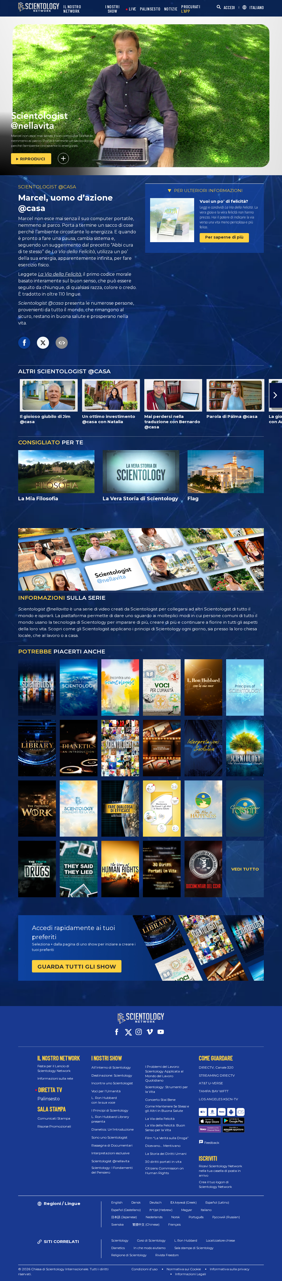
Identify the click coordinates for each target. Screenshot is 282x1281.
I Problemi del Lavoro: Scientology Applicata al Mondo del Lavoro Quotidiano (164, 1073)
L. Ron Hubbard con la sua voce (104, 1100)
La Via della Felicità (59, 274)
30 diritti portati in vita (163, 1162)
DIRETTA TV (50, 1089)
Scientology (119, 1240)
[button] (6, 395)
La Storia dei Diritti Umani (165, 1154)
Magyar (186, 1210)
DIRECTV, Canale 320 (216, 1067)
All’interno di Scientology (111, 1067)
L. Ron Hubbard (185, 1240)
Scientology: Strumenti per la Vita (166, 1089)
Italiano (206, 1210)
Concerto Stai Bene (160, 1100)
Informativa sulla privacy (230, 1269)
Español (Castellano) (126, 1210)
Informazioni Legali (190, 1274)
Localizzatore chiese (220, 1240)
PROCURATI (190, 8)
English (117, 1202)
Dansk (136, 1202)
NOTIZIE (170, 9)
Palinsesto (48, 1098)
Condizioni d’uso (144, 1269)
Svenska (117, 1224)
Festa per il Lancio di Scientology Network (53, 1068)
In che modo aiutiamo (150, 1248)
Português (196, 1217)
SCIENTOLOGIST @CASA (47, 187)
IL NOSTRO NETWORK (72, 8)
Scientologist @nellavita (110, 1161)
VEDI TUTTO (245, 869)
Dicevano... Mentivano (162, 1146)
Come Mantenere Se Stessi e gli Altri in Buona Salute (167, 1108)
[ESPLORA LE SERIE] (37, 687)
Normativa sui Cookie (184, 1269)
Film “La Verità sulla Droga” (167, 1138)
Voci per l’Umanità (106, 1091)
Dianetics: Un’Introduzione (112, 1129)
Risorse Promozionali (54, 1126)
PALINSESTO (150, 9)
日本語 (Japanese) (124, 1217)
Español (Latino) (217, 1202)
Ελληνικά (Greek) (183, 1202)
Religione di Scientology (129, 1255)
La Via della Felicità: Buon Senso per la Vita (165, 1127)
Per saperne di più (224, 237)
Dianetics (118, 1248)
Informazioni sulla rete (55, 1078)
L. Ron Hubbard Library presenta (110, 1119)
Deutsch (156, 1202)
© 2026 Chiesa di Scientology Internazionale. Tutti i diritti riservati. (63, 1271)
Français (174, 1224)
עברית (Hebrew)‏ (161, 1210)
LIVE (132, 9)
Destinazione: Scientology (111, 1075)
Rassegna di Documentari (111, 1145)
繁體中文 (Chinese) (145, 1224)
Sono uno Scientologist (109, 1137)
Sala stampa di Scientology (193, 1248)
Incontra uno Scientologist (112, 1083)
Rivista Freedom (167, 1255)
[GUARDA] (245, 687)
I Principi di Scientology (109, 1110)
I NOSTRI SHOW (112, 8)
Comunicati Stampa (53, 1118)
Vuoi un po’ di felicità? (224, 201)
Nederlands (154, 1217)
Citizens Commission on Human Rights (164, 1170)
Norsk (175, 1217)
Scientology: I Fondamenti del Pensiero (112, 1170)
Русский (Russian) (226, 1217)
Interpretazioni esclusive (110, 1153)
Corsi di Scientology (151, 1240)
